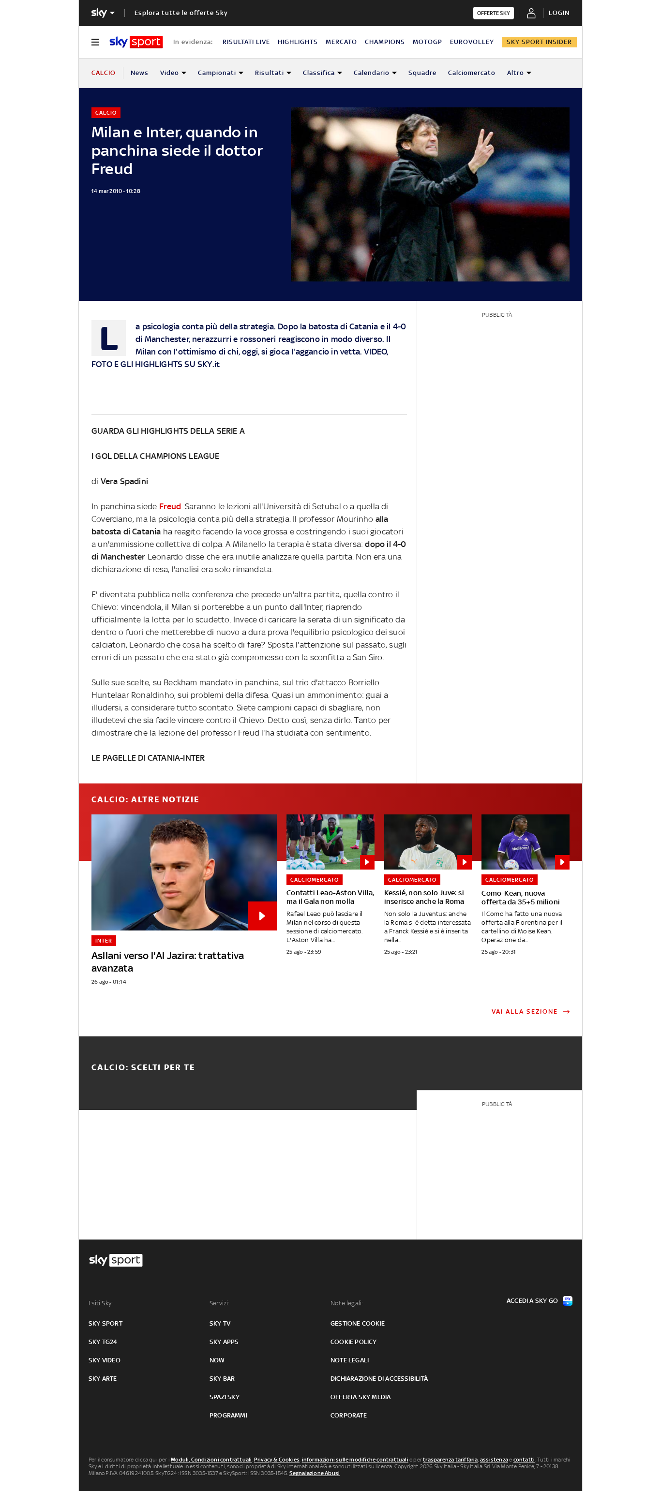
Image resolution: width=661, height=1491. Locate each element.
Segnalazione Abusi (314, 1473)
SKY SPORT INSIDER (539, 41)
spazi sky (225, 1397)
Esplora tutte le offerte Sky (181, 12)
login (559, 12)
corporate (348, 1415)
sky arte (103, 1378)
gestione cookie (357, 1323)
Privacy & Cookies (277, 1459)
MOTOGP (427, 41)
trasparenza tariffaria (450, 1459)
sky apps (224, 1341)
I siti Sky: (101, 1303)
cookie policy (353, 1341)
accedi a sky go (532, 1300)
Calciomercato (472, 72)
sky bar (222, 1378)
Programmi (228, 1415)
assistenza (494, 1459)
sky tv (220, 1323)
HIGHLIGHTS (298, 41)
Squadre (422, 72)
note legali (349, 1360)
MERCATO (341, 41)
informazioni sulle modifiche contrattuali (355, 1459)
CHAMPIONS (385, 41)
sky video (104, 1360)
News (140, 72)
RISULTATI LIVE (246, 41)
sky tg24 (103, 1341)
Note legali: (346, 1303)
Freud (170, 506)
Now (217, 1360)
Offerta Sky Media (360, 1397)
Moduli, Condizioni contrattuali (211, 1459)
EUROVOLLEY (472, 41)
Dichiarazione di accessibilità (379, 1378)
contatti (524, 1459)
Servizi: (220, 1303)
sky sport (105, 1323)
